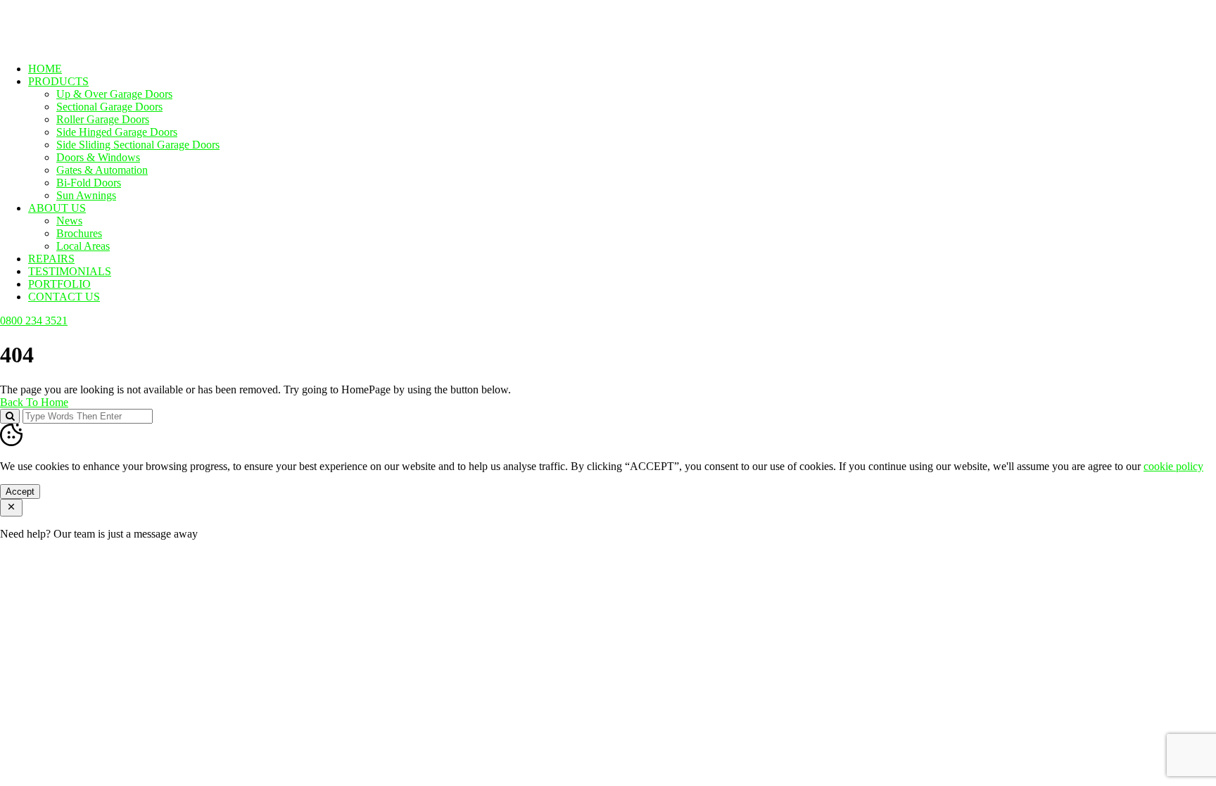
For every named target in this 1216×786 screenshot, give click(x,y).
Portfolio (59, 284)
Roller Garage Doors (102, 119)
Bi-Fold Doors (88, 183)
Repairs (51, 259)
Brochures (79, 233)
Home (45, 69)
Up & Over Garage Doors (114, 94)
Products (58, 81)
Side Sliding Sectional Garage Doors (138, 145)
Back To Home (34, 402)
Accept (20, 491)
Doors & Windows (98, 157)
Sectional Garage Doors (109, 107)
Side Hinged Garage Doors (116, 132)
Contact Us (64, 297)
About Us (57, 208)
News (69, 221)
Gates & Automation (102, 170)
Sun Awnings (86, 195)
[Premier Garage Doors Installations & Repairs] (89, 45)
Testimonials (69, 271)
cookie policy (1173, 466)
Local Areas (83, 246)
